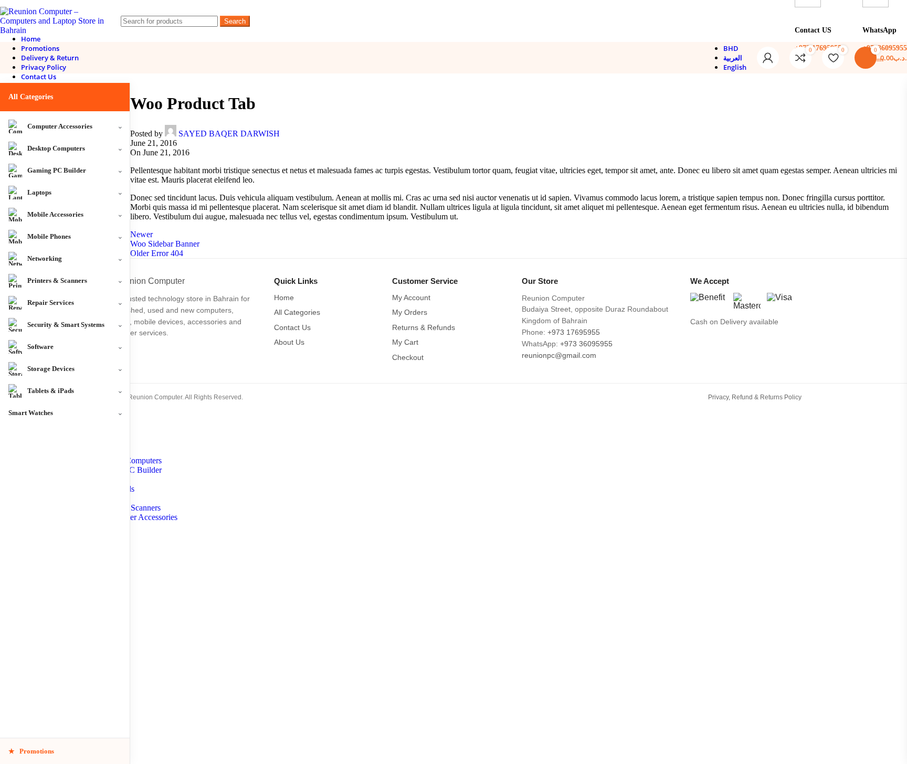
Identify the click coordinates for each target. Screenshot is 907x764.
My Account (411, 298)
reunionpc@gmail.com (559, 355)
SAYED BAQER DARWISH (229, 133)
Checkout (408, 358)
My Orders (409, 312)
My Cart (405, 342)
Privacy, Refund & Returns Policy (754, 397)
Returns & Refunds (423, 328)
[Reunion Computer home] (181, 281)
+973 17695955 (573, 332)
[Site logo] (52, 30)
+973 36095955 (586, 344)
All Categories (30, 97)
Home (284, 298)
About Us (289, 342)
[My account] (768, 57)
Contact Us (292, 328)
